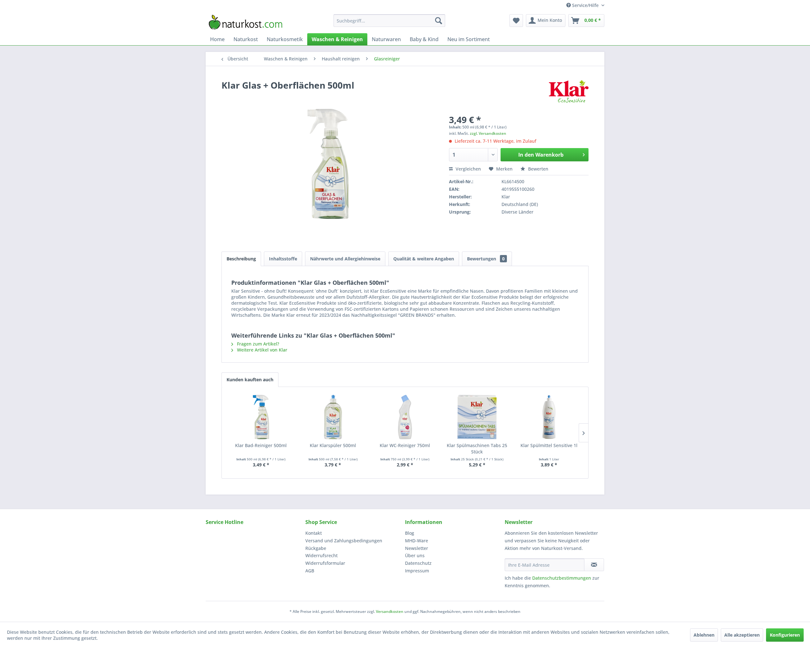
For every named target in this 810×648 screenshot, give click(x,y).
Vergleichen (467, 169)
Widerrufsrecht (321, 555)
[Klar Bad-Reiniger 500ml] (261, 417)
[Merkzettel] (516, 20)
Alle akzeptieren (742, 635)
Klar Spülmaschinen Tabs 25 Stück (477, 448)
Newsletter (416, 548)
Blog (409, 533)
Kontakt (313, 533)
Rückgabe (315, 548)
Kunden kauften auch (250, 380)
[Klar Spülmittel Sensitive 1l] (549, 417)
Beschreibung (241, 259)
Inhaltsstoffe (283, 259)
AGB (309, 571)
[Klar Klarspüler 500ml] (333, 417)
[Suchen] (438, 20)
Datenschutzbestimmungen (561, 578)
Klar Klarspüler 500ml (333, 445)
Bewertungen (486, 259)
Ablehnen (704, 635)
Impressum (417, 571)
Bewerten (537, 169)
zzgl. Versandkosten (488, 133)
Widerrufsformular (325, 563)
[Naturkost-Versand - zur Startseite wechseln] (245, 22)
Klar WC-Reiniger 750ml (405, 445)
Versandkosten (389, 611)
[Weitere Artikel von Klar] (569, 91)
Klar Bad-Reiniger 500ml (261, 445)
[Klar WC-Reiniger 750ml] (405, 417)
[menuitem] (389, 20)
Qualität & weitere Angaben (423, 259)
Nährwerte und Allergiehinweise (345, 259)
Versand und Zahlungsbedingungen (343, 541)
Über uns (415, 555)
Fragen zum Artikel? (257, 344)
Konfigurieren (785, 635)
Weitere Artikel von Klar (261, 350)
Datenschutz (418, 563)
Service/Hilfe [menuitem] (585, 5)
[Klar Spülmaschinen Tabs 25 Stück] (477, 417)
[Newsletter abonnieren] (594, 564)
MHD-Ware (416, 541)
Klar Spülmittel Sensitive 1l (548, 445)
